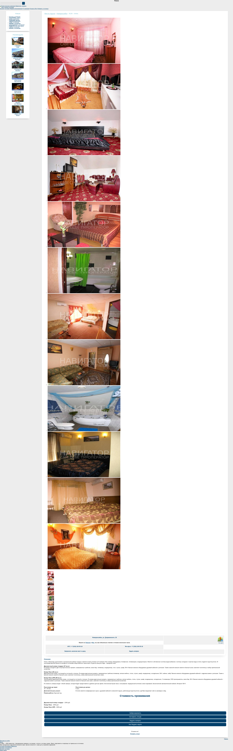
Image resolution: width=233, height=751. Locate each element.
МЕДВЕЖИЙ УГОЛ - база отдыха (16, 25)
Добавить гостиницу (43, 8)
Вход (1, 742)
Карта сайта (3, 750)
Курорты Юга (33, 8)
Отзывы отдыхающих (6, 747)
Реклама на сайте (5, 740)
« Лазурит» (18, 45)
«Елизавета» (17, 69)
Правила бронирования (16, 8)
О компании (26, 8)
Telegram (88, 642)
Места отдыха (50, 13)
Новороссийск (62, 13)
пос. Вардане (17, 104)
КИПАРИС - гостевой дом (14, 28)
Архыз (17, 115)
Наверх (226, 739)
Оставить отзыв (135, 717)
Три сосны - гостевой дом (14, 16)
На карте (220, 643)
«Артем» (17, 102)
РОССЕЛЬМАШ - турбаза (14, 17)
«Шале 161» (17, 114)
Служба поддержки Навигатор (8, 746)
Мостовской (17, 81)
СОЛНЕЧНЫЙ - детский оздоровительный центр (14, 21)
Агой (17, 47)
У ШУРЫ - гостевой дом (14, 27)
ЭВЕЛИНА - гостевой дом (14, 23)
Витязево (17, 59)
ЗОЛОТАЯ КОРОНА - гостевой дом (16, 24)
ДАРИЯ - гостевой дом (14, 18)
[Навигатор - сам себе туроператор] (13, 7)
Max (93, 642)
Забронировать (135, 713)
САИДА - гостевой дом (14, 22)
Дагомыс (17, 70)
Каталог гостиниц (5, 8)
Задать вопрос (135, 721)
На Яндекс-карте (135, 724)
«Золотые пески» (17, 58)
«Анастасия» (17, 80)
